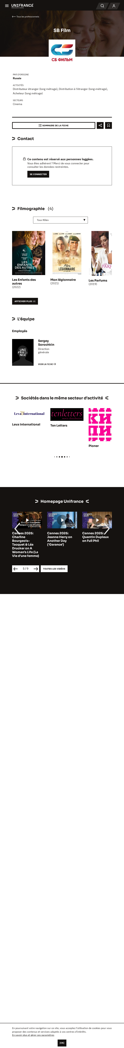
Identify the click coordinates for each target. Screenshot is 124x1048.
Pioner (94, 446)
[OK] (62, 1043)
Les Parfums (98, 280)
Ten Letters (58, 425)
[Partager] (100, 125)
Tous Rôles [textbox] (43, 219)
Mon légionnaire (63, 280)
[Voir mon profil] (114, 6)
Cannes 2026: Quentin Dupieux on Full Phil (95, 537)
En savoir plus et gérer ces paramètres (33, 1035)
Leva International (26, 424)
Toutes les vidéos (54, 568)
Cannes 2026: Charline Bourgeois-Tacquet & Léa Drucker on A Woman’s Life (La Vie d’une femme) (25, 544)
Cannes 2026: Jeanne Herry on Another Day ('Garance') (59, 538)
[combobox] (60, 220)
